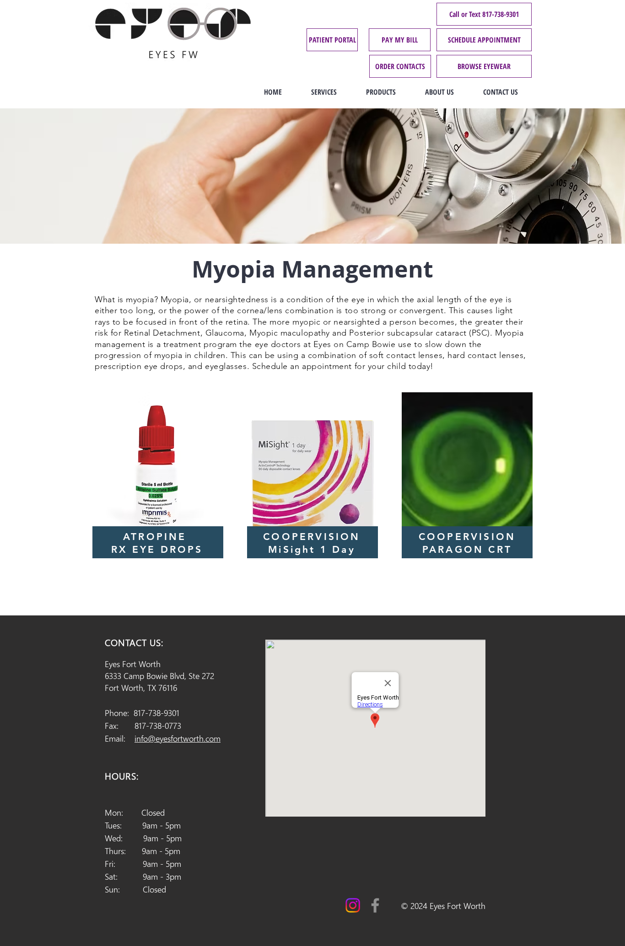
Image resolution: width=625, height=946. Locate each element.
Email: (163, 738)
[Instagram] (352, 905)
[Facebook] (375, 905)
